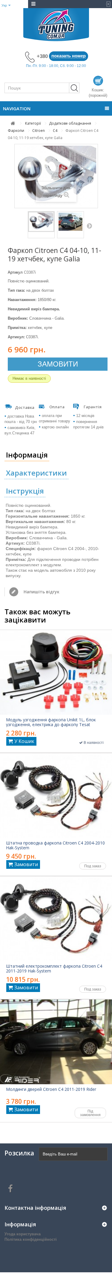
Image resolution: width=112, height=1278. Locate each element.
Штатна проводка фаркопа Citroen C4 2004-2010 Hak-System (55, 845)
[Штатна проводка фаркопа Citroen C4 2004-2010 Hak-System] (56, 795)
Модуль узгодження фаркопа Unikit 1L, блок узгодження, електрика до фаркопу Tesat (51, 722)
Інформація (27, 455)
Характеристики (36, 473)
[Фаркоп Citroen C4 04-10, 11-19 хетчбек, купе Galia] (41, 221)
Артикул (15, 272)
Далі (89, 226)
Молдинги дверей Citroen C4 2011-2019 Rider (51, 1089)
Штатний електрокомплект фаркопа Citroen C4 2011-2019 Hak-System (54, 968)
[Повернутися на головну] (13, 123)
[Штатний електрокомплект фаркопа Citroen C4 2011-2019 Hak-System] (56, 918)
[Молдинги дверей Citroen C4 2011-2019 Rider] (56, 1042)
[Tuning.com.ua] (56, 24)
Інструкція (25, 491)
